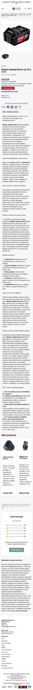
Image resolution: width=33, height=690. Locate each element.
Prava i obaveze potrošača (19, 611)
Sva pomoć (4, 652)
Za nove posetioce (6, 649)
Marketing (4, 665)
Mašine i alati (13, 14)
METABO (3, 66)
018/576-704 (14, 2)
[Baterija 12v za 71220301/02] (25, 447)
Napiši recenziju (16, 550)
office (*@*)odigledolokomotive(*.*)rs (18, 680)
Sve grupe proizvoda (7, 668)
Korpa (3, 645)
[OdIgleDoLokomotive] (16, 8)
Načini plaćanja (5, 656)
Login (2, 638)
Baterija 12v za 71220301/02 (23, 457)
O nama (3, 661)
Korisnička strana (6, 643)
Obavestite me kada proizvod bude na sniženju (16, 103)
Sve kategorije (5, 14)
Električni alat (22, 14)
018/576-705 (21, 2)
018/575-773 (7, 2)
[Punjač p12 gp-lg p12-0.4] (9, 447)
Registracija (4, 641)
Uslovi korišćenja (6, 654)
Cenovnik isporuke (6, 663)
